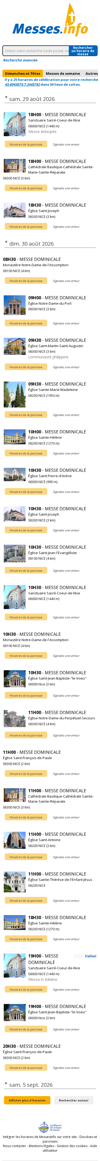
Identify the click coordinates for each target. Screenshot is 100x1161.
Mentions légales (41, 1146)
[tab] (22, 73)
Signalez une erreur (66, 144)
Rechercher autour (74, 1100)
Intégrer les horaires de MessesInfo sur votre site (40, 1137)
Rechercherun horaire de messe (82, 51)
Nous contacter (14, 1146)
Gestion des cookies (72, 1146)
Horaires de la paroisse (26, 144)
